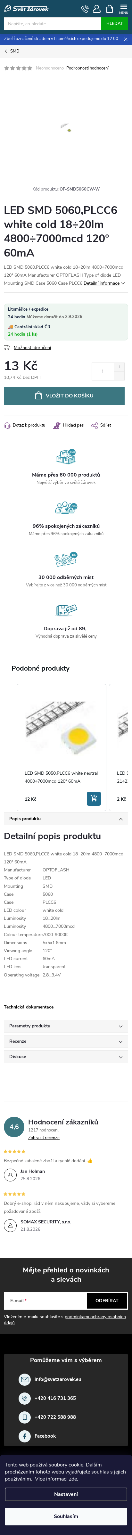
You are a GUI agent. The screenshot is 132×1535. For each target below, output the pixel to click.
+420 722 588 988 (55, 1417)
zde (73, 1478)
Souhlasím (66, 1516)
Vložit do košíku (70, 395)
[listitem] (61, 748)
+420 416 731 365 (55, 1398)
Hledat (114, 24)
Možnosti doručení (32, 348)
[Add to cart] (94, 799)
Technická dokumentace (29, 1007)
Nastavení (66, 1494)
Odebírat (107, 1301)
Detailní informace (102, 283)
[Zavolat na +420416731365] (85, 9)
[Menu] (123, 8)
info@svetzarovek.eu (58, 1379)
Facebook (45, 1436)
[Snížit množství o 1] (119, 376)
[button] (10, 747)
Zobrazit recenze (44, 1138)
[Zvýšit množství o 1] (119, 367)
